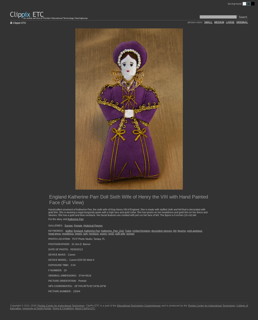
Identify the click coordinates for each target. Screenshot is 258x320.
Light (244, 3)
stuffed (69, 231)
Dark (253, 3)
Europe (69, 225)
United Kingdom (141, 231)
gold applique (194, 231)
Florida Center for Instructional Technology (60, 305)
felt (174, 231)
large (230, 22)
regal (111, 233)
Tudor (128, 231)
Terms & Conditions (63, 308)
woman (130, 233)
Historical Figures (93, 225)
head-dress (54, 233)
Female (78, 225)
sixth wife (120, 233)
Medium (248, 3)
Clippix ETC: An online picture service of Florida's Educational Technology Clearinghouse (49, 16)
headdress (68, 233)
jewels (78, 233)
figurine (182, 231)
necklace (94, 233)
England (78, 231)
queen (103, 233)
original (242, 22)
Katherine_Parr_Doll (112, 231)
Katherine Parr (76, 219)
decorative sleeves (161, 231)
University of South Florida (36, 308)
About (85, 308)
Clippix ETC (19, 23)
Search (243, 17)
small (208, 22)
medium (219, 22)
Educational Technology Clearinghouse (139, 305)
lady (85, 233)
